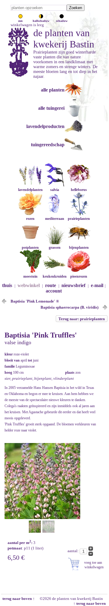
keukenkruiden (55, 276)
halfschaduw (41, 21)
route (50, 285)
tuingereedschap (47, 144)
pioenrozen (78, 276)
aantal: (74, 551)
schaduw (62, 21)
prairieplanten (79, 218)
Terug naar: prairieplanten (81, 319)
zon (20, 21)
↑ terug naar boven (90, 603)
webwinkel (29, 285)
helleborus (79, 190)
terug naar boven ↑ (18, 598)
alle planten (52, 89)
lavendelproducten (45, 126)
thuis (7, 285)
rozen (30, 218)
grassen (55, 247)
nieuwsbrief (73, 285)
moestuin (30, 276)
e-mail (97, 285)
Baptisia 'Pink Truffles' (41, 335)
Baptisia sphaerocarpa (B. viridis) (69, 307)
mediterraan (54, 218)
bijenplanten (79, 247)
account (54, 290)
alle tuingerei (51, 108)
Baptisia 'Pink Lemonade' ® (35, 301)
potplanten (30, 247)
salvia (54, 190)
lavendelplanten (30, 190)
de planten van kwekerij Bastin (63, 38)
